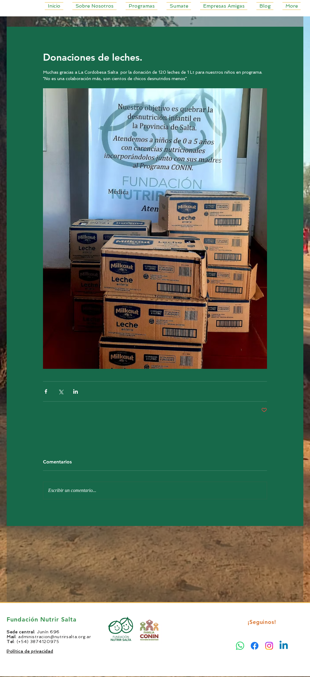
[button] (141, 6)
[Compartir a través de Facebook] (46, 391)
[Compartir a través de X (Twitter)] (61, 391)
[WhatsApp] (240, 646)
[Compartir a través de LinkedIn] (75, 391)
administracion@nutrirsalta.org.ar (54, 636)
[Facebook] (254, 646)
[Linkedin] (284, 646)
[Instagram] (269, 646)
